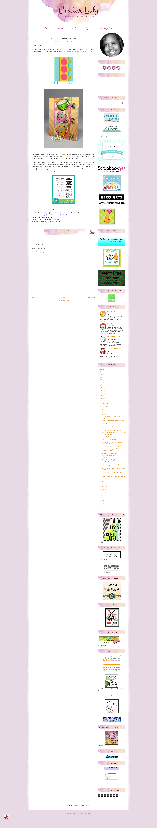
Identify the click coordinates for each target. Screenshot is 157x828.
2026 (100, 369)
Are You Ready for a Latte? (110, 439)
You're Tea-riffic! (107, 423)
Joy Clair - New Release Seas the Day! (113, 420)
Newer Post (35, 297)
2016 (100, 396)
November (103, 401)
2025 (100, 372)
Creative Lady (78, 10)
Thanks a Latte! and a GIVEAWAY (111, 430)
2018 (100, 390)
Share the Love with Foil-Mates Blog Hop (114, 349)
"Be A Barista (61, 154)
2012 (100, 503)
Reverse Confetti (88, 51)
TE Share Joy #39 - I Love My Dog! (112, 446)
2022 (100, 380)
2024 (100, 374)
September (103, 406)
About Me (59, 28)
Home (46, 28)
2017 (100, 393)
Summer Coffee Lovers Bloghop (70, 51)
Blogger (87, 805)
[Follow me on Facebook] (105, 69)
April (102, 484)
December (103, 398)
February (103, 489)
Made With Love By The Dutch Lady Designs (78, 813)
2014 (100, 498)
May (101, 481)
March (102, 486)
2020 (100, 385)
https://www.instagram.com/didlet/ (50, 221)
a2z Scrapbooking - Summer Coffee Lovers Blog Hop (112, 443)
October (103, 403)
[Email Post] (67, 230)
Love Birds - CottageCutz (109, 453)
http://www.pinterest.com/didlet (49, 219)
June (101, 414)
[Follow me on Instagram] (109, 69)
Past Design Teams (106, 28)
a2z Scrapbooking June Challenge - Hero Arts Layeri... (112, 426)
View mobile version (63, 300)
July (101, 411)
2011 (100, 506)
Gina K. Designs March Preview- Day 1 (113, 324)
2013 (100, 500)
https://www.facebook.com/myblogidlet (55, 215)
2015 (100, 495)
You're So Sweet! (107, 437)
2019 (100, 388)
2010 (100, 508)
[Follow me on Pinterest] (114, 69)
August (102, 409)
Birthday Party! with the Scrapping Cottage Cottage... (112, 473)
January (102, 492)
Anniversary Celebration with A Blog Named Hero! (114, 337)
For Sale (75, 28)
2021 (100, 382)
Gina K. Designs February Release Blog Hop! (114, 312)
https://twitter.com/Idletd (45, 217)
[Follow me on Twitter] (118, 69)
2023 (100, 377)
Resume (88, 28)
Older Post (91, 297)
